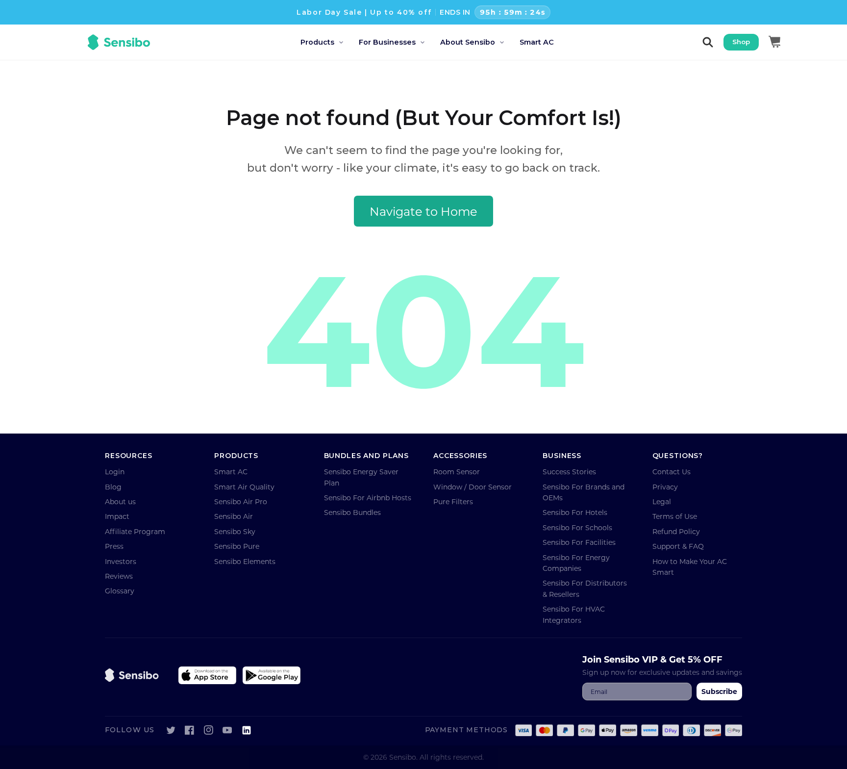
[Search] (708, 42)
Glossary (119, 590)
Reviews (119, 576)
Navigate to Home (423, 211)
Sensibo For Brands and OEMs (583, 492)
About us (120, 501)
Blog (113, 486)
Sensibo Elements (244, 561)
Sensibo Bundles (352, 512)
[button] (329, 42)
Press (114, 546)
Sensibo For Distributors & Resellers (585, 588)
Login (115, 471)
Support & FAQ (678, 546)
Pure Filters (453, 501)
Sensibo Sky (234, 531)
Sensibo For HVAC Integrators (574, 614)
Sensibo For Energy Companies (576, 563)
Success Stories (569, 471)
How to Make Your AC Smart (689, 567)
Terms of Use (674, 516)
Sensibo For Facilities (579, 542)
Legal (661, 501)
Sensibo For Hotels (575, 512)
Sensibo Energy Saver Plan (361, 477)
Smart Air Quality (244, 486)
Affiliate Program (135, 531)
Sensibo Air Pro (240, 501)
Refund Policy (676, 531)
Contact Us (671, 471)
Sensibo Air (233, 516)
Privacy (665, 486)
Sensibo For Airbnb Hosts (367, 497)
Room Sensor (456, 471)
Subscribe (719, 691)
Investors (120, 561)
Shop (741, 42)
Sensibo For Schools (577, 527)
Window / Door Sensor (472, 486)
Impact (117, 516)
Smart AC (231, 471)
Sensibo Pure (236, 546)
